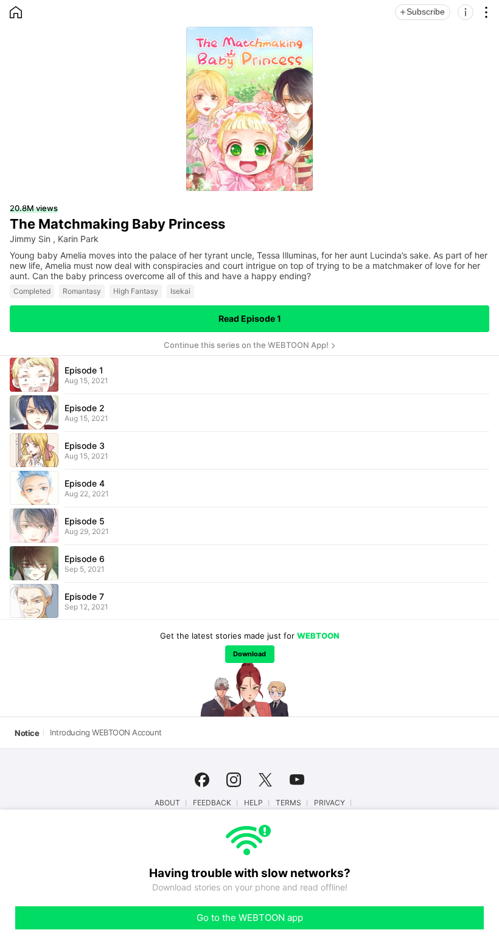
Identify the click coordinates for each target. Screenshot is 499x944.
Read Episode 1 (249, 318)
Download (249, 654)
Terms (288, 803)
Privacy (329, 803)
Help (253, 803)
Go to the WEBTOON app (250, 917)
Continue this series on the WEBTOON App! (246, 345)
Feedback (212, 803)
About (167, 803)
